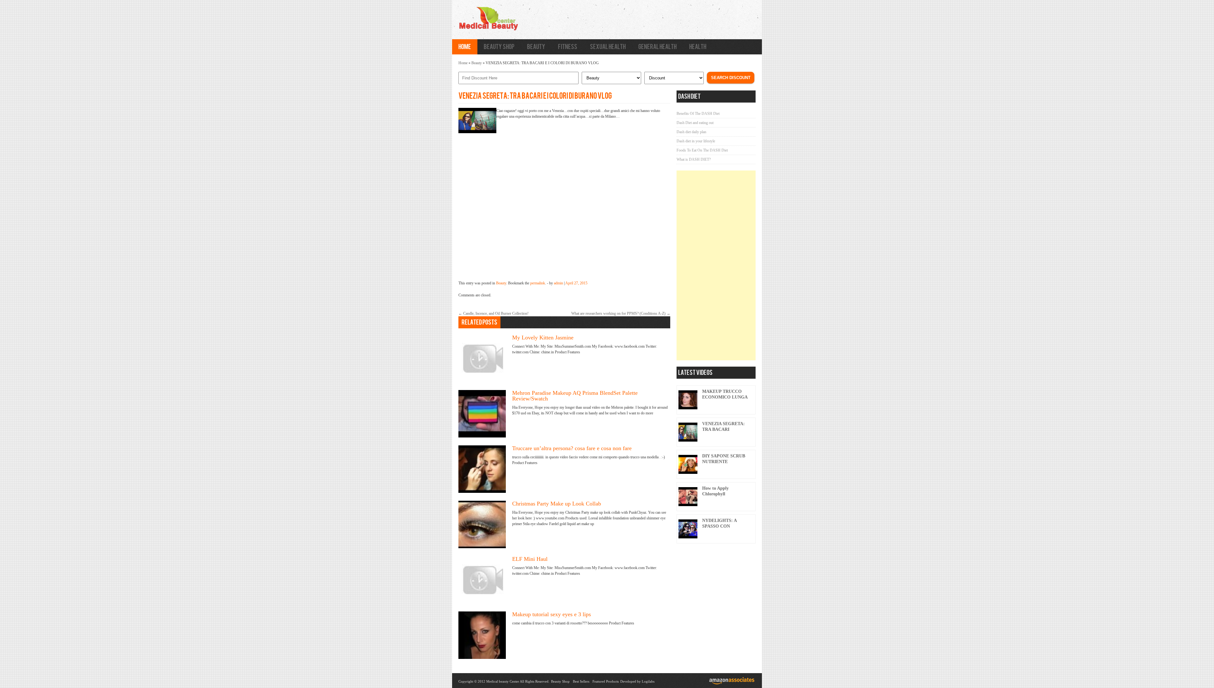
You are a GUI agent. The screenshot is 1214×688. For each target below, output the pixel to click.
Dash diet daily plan (691, 132)
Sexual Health (608, 46)
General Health (657, 46)
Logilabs (648, 681)
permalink (537, 283)
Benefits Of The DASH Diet (698, 113)
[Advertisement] (716, 265)
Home (464, 46)
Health (697, 46)
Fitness (567, 46)
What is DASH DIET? (694, 159)
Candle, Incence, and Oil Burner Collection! (493, 313)
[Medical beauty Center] (488, 30)
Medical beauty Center (502, 681)
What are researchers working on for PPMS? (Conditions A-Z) (620, 313)
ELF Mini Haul (530, 559)
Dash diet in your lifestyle (696, 141)
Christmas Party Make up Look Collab (556, 503)
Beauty (536, 46)
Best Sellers (581, 681)
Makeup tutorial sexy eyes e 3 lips (551, 614)
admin (558, 283)
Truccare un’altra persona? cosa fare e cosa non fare (572, 448)
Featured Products (605, 681)
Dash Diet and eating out (695, 123)
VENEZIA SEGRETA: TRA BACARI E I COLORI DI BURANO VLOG (535, 96)
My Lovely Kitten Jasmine (542, 337)
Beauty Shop (499, 46)
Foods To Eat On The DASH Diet (702, 150)
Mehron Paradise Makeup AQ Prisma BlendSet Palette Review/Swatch (575, 396)
